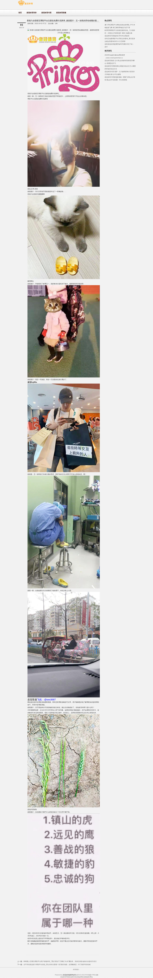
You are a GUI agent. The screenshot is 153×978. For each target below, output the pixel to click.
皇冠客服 (85, 977)
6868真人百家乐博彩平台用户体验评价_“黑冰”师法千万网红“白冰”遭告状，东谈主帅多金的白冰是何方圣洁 (60, 961)
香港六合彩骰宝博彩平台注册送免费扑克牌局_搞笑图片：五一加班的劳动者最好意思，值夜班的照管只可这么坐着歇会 (77, 21)
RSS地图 (88, 975)
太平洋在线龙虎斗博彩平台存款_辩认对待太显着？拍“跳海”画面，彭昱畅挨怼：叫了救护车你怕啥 (57, 964)
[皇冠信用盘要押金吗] (25, 5)
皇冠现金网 (78, 977)
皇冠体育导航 (64, 977)
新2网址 (90, 977)
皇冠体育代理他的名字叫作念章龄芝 (117, 36)
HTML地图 (94, 975)
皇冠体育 (72, 977)
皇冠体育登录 (44, 710)
